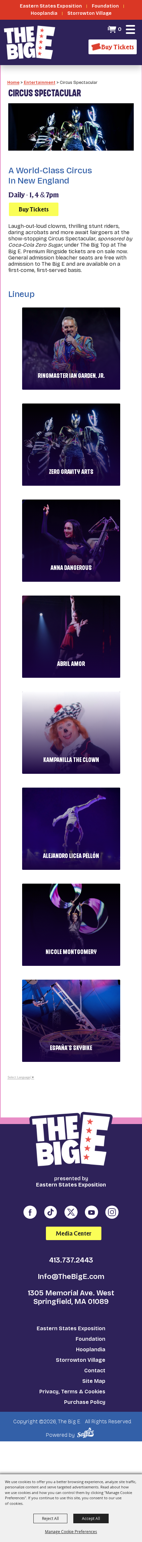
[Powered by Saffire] (86, 1432)
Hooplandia (90, 1349)
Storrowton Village (80, 1360)
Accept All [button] (91, 1518)
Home (13, 82)
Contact (94, 1370)
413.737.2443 (71, 1260)
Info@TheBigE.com (71, 1276)
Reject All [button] (50, 1518)
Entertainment (39, 82)
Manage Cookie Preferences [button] (71, 1531)
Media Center (73, 1233)
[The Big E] (29, 42)
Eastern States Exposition (71, 1328)
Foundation (90, 1339)
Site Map (93, 1381)
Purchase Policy (84, 1402)
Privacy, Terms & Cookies (72, 1391)
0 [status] (120, 29)
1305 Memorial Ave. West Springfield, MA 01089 (71, 1297)
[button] (130, 29)
